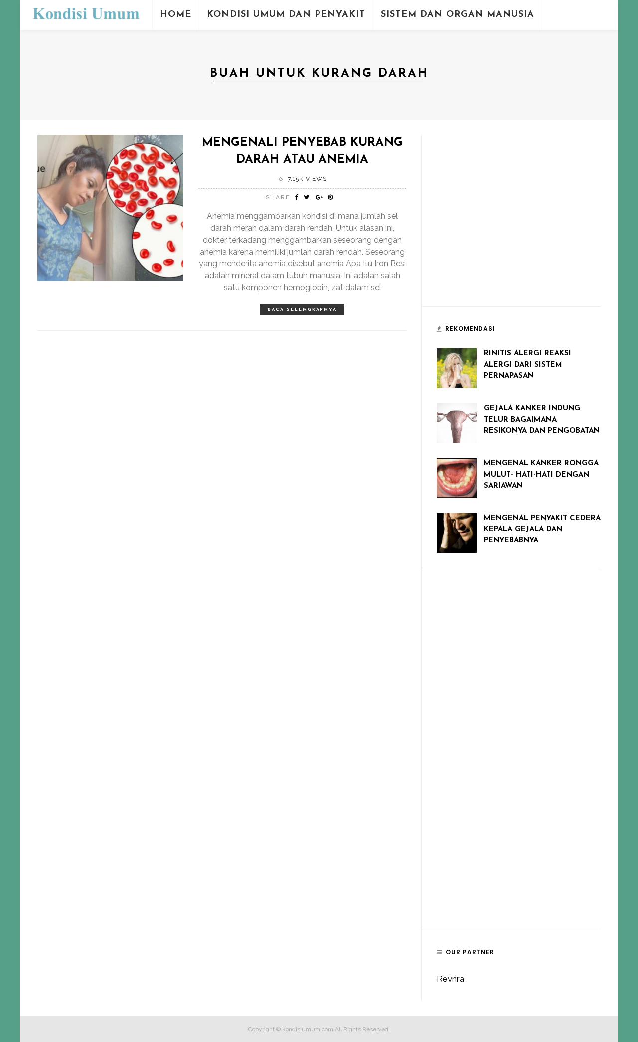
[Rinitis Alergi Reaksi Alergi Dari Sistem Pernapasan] (457, 367)
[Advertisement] (511, 225)
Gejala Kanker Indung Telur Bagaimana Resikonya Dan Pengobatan (542, 420)
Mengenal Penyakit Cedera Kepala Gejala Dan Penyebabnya (542, 529)
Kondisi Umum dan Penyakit (286, 14)
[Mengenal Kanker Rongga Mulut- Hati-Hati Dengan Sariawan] (457, 477)
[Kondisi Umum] (86, 14)
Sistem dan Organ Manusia (457, 14)
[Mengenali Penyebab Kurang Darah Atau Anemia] (110, 207)
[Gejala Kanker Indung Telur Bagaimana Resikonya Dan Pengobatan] (457, 422)
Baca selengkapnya (302, 309)
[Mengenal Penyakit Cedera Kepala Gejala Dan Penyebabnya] (457, 532)
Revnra (450, 979)
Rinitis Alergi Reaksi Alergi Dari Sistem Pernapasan (527, 365)
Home (175, 14)
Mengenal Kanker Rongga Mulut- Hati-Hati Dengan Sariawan (541, 475)
